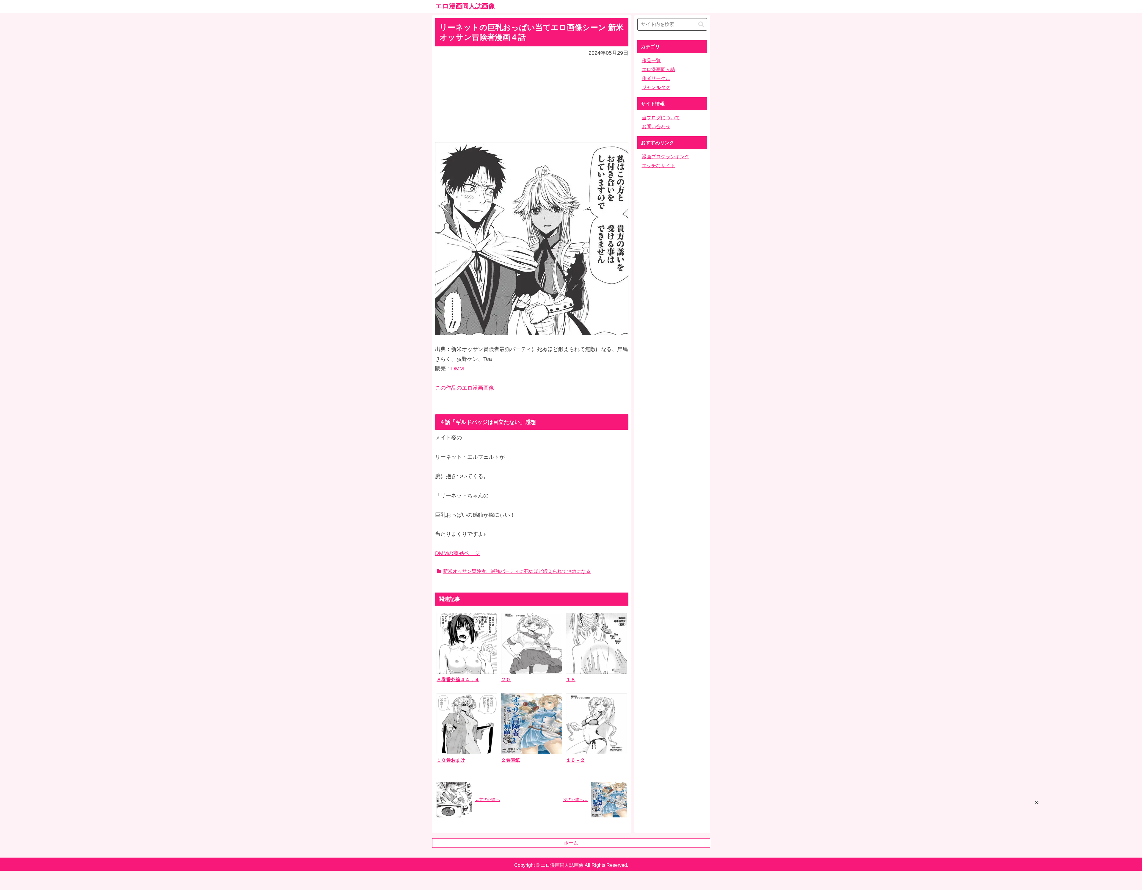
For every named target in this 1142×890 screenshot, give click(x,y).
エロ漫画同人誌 (658, 69)
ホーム (571, 842)
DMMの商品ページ (457, 553)
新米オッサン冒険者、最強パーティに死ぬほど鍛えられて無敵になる (517, 571)
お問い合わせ (656, 126)
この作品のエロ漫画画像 (464, 388)
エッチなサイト (658, 165)
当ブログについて (661, 117)
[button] (701, 24)
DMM (457, 369)
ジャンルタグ (656, 87)
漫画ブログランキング (665, 156)
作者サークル (656, 78)
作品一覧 (651, 60)
